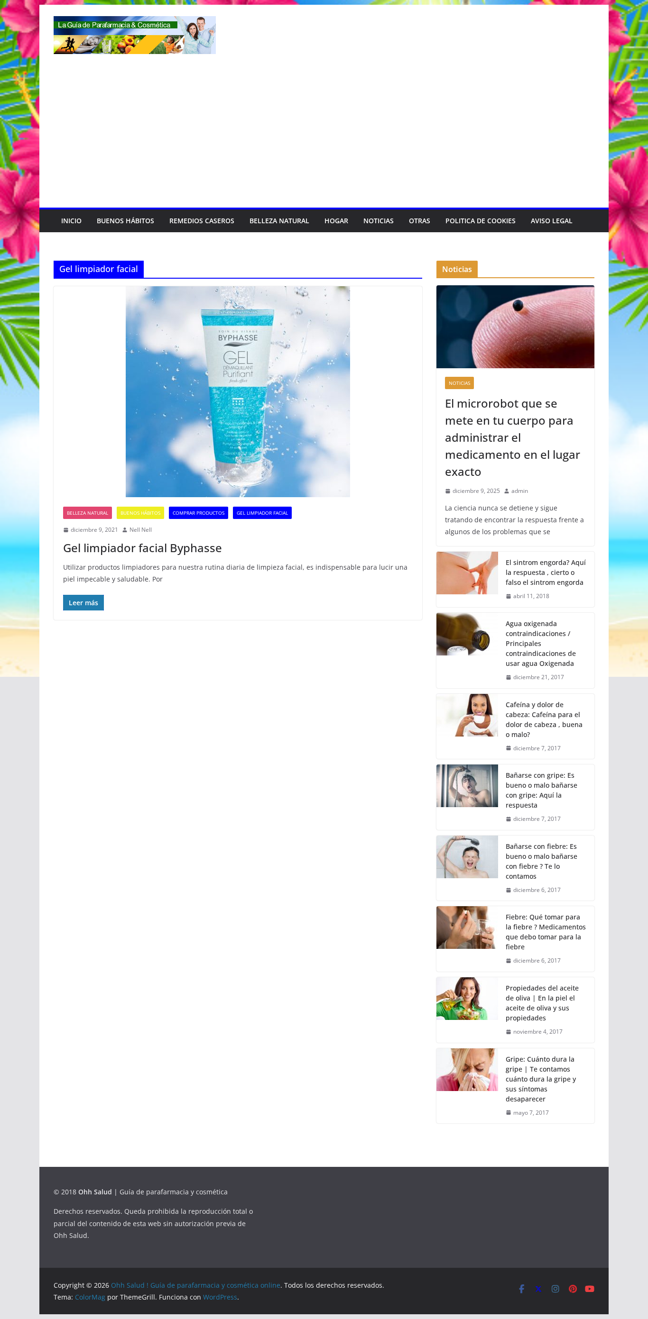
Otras (419, 220)
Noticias (378, 220)
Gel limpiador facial (262, 512)
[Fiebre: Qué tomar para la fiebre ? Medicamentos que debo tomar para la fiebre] (467, 939)
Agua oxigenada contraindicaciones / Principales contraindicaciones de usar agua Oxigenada (541, 643)
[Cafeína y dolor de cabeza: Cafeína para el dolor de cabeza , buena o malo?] (467, 726)
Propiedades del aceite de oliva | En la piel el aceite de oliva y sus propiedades (542, 1002)
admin (519, 491)
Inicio (71, 220)
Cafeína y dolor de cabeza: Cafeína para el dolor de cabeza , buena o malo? (544, 719)
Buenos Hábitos (125, 220)
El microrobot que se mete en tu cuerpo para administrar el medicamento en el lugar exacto (512, 437)
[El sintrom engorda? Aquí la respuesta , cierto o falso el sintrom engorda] (467, 579)
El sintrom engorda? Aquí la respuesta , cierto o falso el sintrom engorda (546, 572)
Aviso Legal (552, 220)
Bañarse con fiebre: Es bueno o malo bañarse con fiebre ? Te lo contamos (541, 861)
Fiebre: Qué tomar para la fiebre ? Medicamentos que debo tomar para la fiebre (546, 931)
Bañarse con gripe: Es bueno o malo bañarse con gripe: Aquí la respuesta (541, 790)
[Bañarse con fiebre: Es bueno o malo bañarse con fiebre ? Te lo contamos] (467, 868)
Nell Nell (141, 530)
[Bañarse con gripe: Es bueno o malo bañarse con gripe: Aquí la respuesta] (467, 797)
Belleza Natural (279, 220)
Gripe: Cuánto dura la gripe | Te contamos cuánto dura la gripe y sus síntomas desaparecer (541, 1079)
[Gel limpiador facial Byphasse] (238, 391)
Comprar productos (198, 512)
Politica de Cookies (480, 220)
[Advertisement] (324, 136)
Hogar (336, 220)
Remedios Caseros (201, 220)
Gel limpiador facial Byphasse (142, 547)
